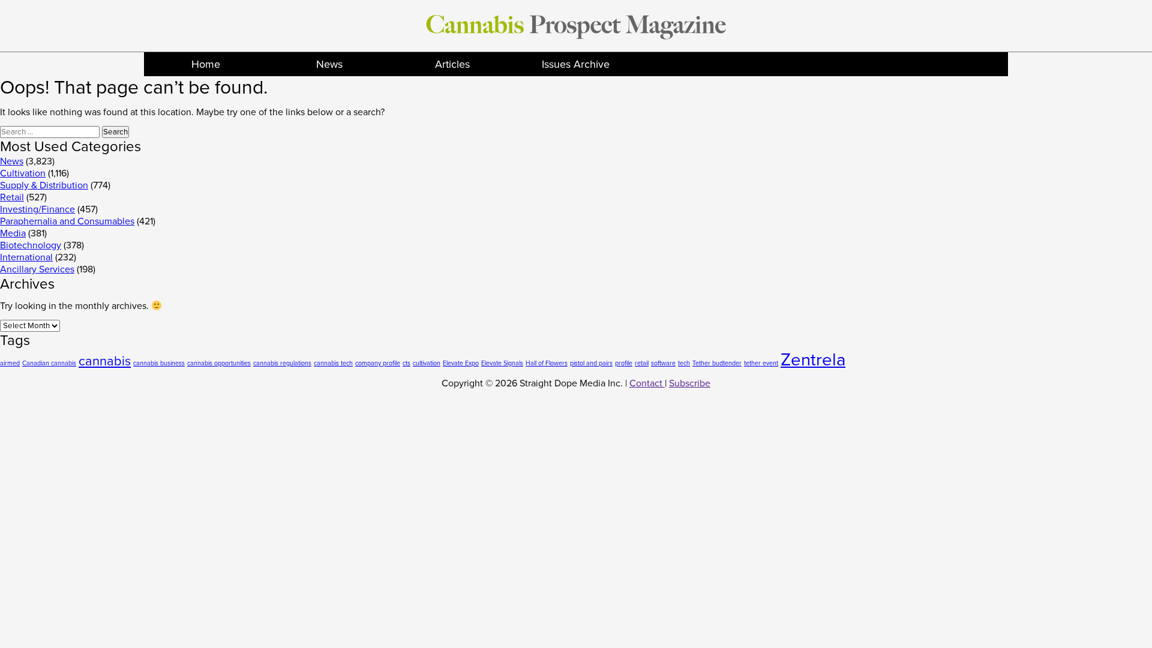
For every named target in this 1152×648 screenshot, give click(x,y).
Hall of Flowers (547, 363)
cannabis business (159, 363)
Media (13, 233)
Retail (12, 197)
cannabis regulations (282, 363)
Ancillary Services (37, 269)
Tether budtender (717, 363)
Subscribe (689, 383)
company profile (377, 363)
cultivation (426, 363)
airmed (10, 363)
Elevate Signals (502, 363)
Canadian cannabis (49, 363)
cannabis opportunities (219, 363)
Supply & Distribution (44, 185)
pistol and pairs (591, 363)
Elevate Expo (461, 363)
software (663, 363)
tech (684, 363)
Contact (647, 383)
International (26, 257)
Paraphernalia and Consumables (67, 221)
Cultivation (23, 173)
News (329, 64)
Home (205, 64)
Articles (452, 64)
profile (623, 363)
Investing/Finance (37, 209)
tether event (761, 363)
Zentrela (813, 359)
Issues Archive (576, 64)
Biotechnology (30, 245)
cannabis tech (333, 363)
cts (406, 363)
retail (642, 363)
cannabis (105, 361)
